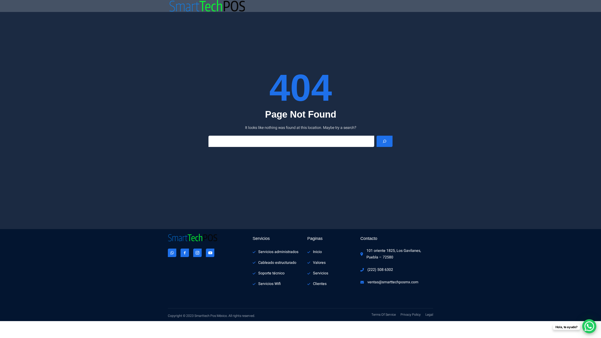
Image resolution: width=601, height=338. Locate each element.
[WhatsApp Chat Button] (589, 326)
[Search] (385, 141)
